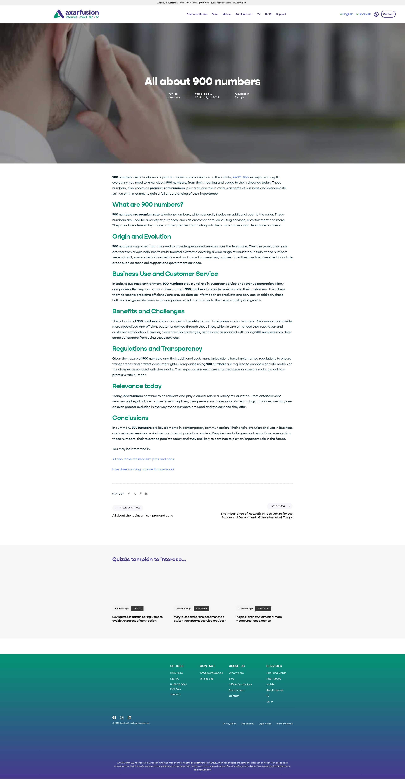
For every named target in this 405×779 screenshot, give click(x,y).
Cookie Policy (247, 724)
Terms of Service (284, 724)
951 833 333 (206, 678)
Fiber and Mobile (197, 14)
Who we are (236, 672)
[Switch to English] (346, 14)
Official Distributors (240, 684)
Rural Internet (244, 14)
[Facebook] (114, 717)
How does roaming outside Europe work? (143, 469)
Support (281, 14)
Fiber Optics (273, 678)
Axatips (239, 97)
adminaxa (173, 97)
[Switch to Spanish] (364, 14)
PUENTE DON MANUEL (178, 686)
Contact (234, 695)
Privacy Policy (229, 724)
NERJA (174, 678)
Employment (236, 690)
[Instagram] (122, 717)
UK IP (268, 14)
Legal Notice (265, 724)
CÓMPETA (176, 672)
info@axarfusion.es (211, 672)
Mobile (227, 14)
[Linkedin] (129, 717)
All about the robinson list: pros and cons (143, 459)
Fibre (215, 14)
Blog (231, 678)
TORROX (175, 694)
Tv (258, 14)
